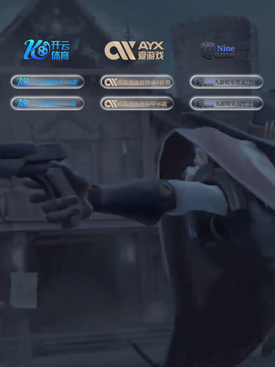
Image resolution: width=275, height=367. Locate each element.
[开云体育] (48, 48)
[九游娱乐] (227, 48)
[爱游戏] (137, 48)
